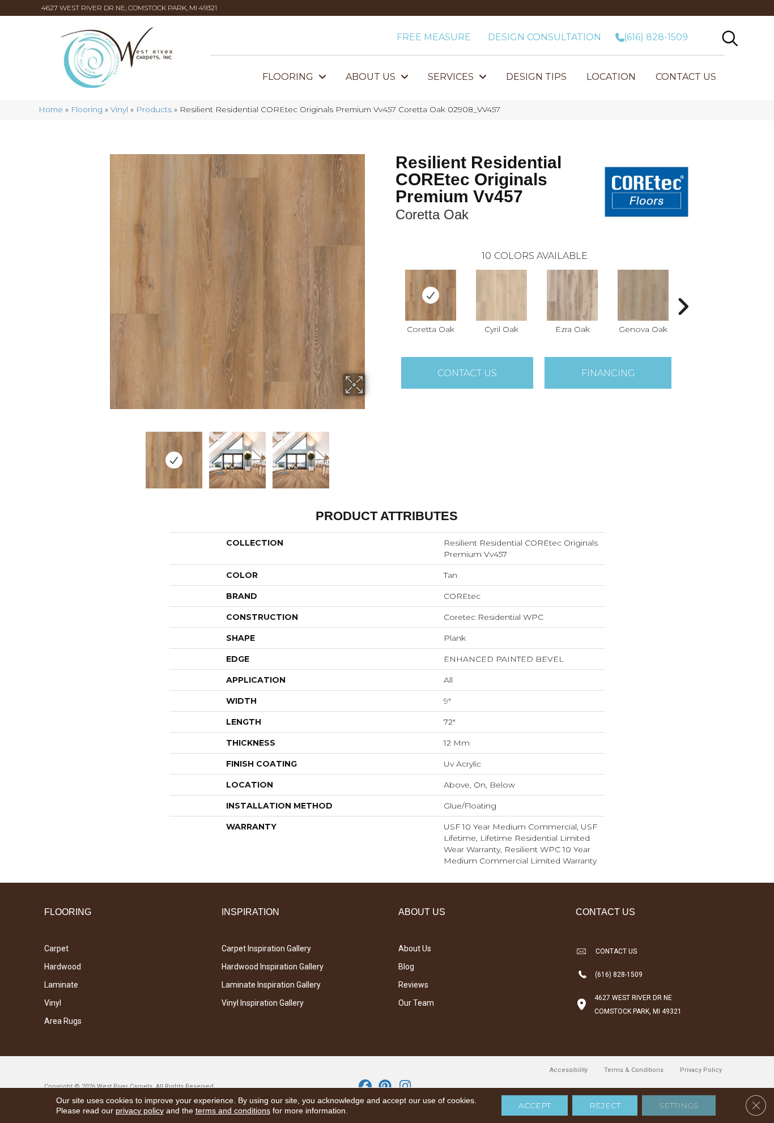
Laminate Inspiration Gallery (271, 984)
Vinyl (119, 109)
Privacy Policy (701, 1070)
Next (373, 454)
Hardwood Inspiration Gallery (273, 966)
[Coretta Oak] (430, 295)
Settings (679, 1105)
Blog (406, 966)
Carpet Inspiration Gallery (266, 948)
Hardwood (62, 966)
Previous (102, 454)
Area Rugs (63, 1021)
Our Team (416, 1002)
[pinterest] (385, 1086)
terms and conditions (232, 1110)
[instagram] (405, 1086)
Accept (534, 1105)
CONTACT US (616, 951)
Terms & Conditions (634, 1070)
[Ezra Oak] (572, 295)
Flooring (87, 109)
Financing (608, 373)
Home (51, 109)
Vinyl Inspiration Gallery (263, 1002)
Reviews (413, 984)
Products (154, 109)
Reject (604, 1105)
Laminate (61, 984)
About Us (414, 948)
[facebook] (366, 1086)
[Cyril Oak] (501, 295)
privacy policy (140, 1110)
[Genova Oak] (643, 295)
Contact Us (467, 373)
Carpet (56, 948)
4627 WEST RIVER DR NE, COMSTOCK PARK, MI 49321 (129, 7)
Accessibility (569, 1070)
